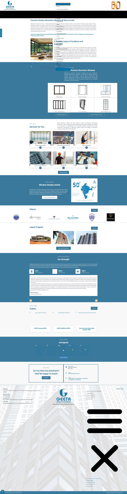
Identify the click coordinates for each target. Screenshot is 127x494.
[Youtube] (67, 402)
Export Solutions (59, 43)
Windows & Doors (60, 11)
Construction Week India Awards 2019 (86, 323)
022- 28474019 (21, 394)
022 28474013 (85, 372)
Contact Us (58, 64)
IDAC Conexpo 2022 (40, 322)
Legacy (58, 24)
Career (57, 63)
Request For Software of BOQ (40, 160)
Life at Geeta (59, 31)
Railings (58, 18)
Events (58, 51)
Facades (58, 16)
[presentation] (31, 295)
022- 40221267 (29, 394)
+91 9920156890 (71, 372)
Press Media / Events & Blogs (62, 48)
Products (58, 6)
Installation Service (86, 139)
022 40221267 (78, 374)
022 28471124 (78, 372)
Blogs (58, 54)
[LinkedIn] (64, 402)
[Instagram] (62, 402)
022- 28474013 (13, 394)
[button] (105, 434)
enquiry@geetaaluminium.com (74, 367)
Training (86, 160)
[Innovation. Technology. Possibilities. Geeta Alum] (41, 345)
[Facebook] (59, 402)
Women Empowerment (61, 33)
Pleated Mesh (59, 13)
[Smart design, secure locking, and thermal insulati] (52, 345)
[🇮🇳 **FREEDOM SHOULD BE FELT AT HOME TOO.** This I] (63, 345)
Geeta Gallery (59, 45)
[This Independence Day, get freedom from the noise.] (86, 345)
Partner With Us (59, 61)
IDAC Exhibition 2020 (63, 322)
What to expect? (59, 41)
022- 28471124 (6, 394)
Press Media (59, 56)
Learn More (40, 325)
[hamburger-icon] (63, 4)
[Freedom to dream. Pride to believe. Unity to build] (74, 345)
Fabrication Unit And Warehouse (63, 139)
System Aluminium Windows (62, 9)
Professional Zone (59, 59)
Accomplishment (60, 29)
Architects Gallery (60, 38)
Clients (58, 36)
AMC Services (63, 160)
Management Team (60, 26)
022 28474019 (71, 374)
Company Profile (59, 21)
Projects (58, 47)
